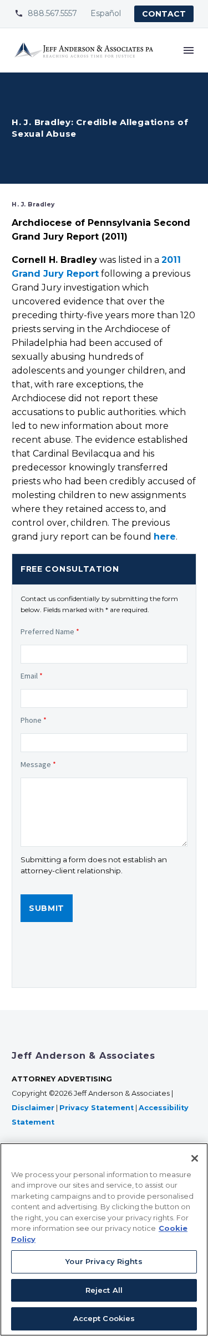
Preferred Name (50, 631)
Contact (164, 14)
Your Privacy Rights (103, 1261)
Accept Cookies (104, 1318)
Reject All (104, 1290)
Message (38, 764)
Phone (34, 720)
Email (32, 676)
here (165, 536)
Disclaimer (33, 1108)
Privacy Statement (96, 1108)
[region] (104, 1239)
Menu (189, 50)
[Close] (194, 1158)
